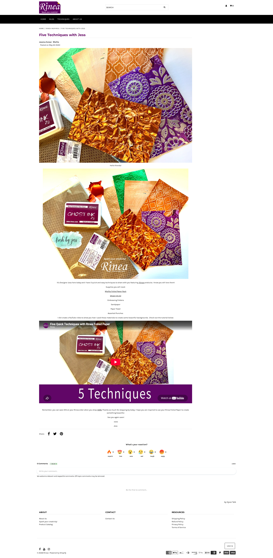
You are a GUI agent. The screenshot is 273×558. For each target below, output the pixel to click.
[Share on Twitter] (55, 434)
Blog (51, 19)
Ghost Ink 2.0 (115, 296)
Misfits (56, 42)
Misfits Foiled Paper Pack (115, 291)
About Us (77, 19)
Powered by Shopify (58, 553)
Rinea (141, 282)
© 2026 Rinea (42, 553)
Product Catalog (46, 524)
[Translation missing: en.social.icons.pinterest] (61, 434)
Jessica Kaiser (45, 42)
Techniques (63, 19)
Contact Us (110, 519)
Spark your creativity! (48, 521)
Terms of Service (179, 527)
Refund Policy (177, 521)
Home (43, 19)
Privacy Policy (177, 524)
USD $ (230, 546)
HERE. (99, 410)
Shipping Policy (178, 519)
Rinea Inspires (52, 28)
